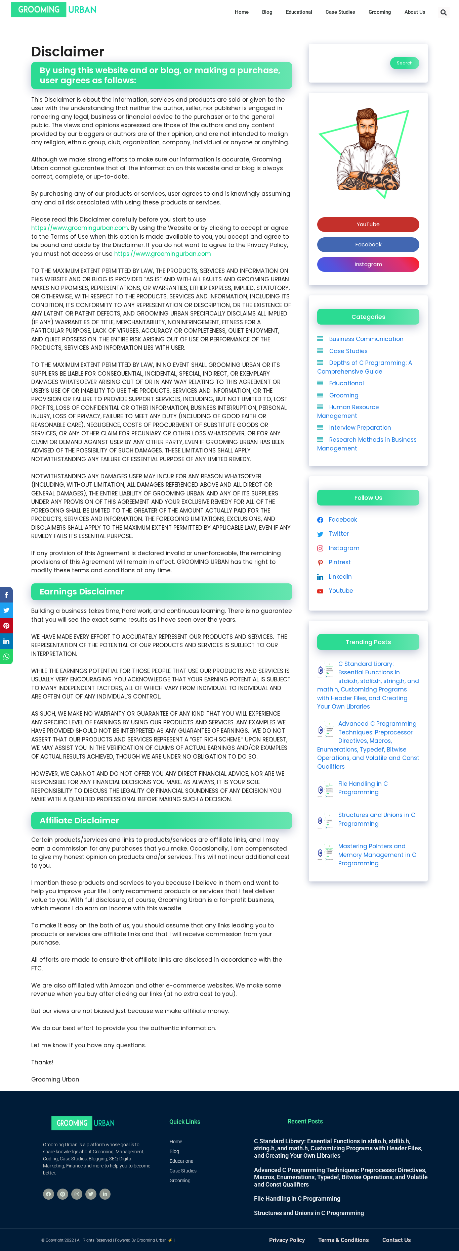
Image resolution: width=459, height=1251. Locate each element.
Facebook (368, 244)
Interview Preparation (360, 428)
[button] (444, 12)
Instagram (368, 264)
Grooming (344, 395)
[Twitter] (90, 1194)
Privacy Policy (287, 1240)
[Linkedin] (105, 1194)
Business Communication (366, 339)
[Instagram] (76, 1194)
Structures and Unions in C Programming (309, 1212)
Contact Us (396, 1240)
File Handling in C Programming (297, 1198)
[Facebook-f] (48, 1194)
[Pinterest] (62, 1194)
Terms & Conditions (343, 1240)
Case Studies (348, 351)
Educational (346, 383)
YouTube (368, 224)
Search (405, 63)
